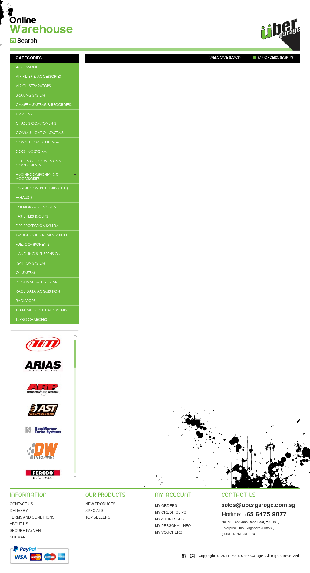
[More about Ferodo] (43, 473)
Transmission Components (41, 310)
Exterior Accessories (36, 207)
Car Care (25, 114)
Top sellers (97, 517)
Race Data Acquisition (38, 291)
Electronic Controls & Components (38, 163)
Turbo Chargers (31, 319)
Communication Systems (40, 132)
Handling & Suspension (38, 254)
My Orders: (275, 57)
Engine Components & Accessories (37, 176)
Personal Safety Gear (36, 282)
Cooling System (31, 151)
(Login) (236, 57)
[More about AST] (43, 410)
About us (19, 524)
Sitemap (17, 537)
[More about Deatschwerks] (43, 452)
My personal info (173, 526)
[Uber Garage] (280, 34)
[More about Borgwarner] (43, 431)
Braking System (30, 95)
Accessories (28, 67)
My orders (166, 506)
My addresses (169, 519)
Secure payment (26, 531)
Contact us (21, 504)
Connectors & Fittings (37, 142)
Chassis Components (36, 123)
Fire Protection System (37, 225)
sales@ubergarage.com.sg (258, 505)
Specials (94, 511)
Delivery (19, 511)
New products (100, 504)
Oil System (25, 272)
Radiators (25, 300)
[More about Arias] (43, 366)
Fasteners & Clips (32, 216)
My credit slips (170, 512)
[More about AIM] (43, 345)
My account (173, 495)
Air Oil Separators (33, 86)
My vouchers (168, 532)
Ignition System (30, 263)
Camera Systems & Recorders (44, 104)
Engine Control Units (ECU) (42, 188)
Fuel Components (33, 244)
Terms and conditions (32, 517)
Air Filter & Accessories (38, 76)
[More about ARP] (43, 388)
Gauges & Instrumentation (41, 235)
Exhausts (24, 197)
